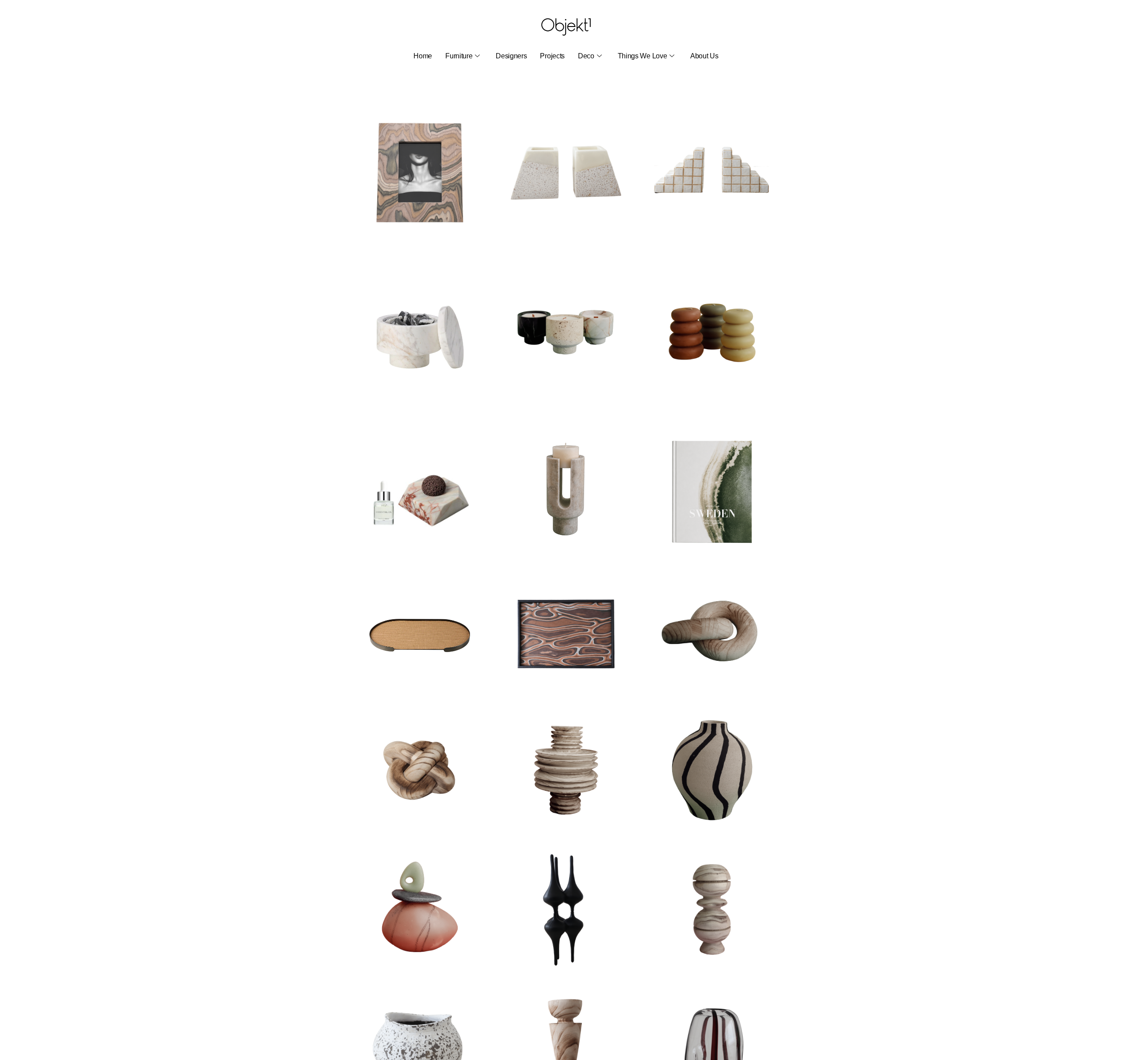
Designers (511, 56)
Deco (586, 56)
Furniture (458, 56)
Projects (552, 56)
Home (422, 56)
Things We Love (642, 56)
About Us (704, 56)
